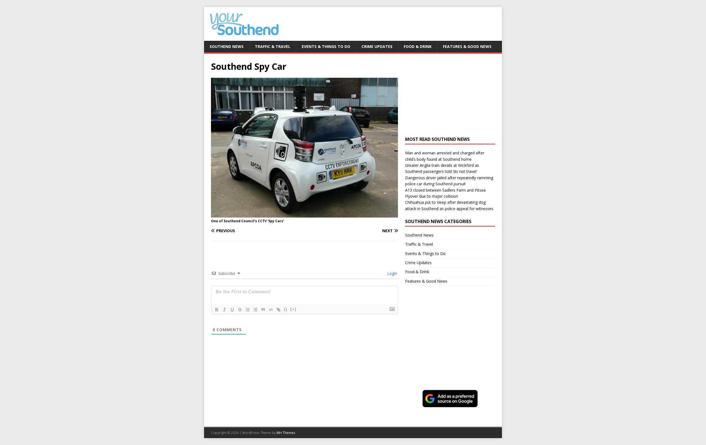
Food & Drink (418, 46)
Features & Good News (467, 46)
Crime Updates (377, 46)
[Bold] (217, 309)
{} (286, 309)
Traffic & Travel (272, 46)
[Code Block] (271, 309)
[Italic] (224, 309)
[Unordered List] (255, 309)
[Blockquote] (263, 309)
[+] (293, 309)
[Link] (278, 309)
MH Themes (286, 432)
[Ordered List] (248, 309)
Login (391, 273)
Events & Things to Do (326, 46)
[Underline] (232, 309)
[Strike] (240, 309)
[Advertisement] (450, 95)
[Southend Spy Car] (304, 214)
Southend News (227, 46)
